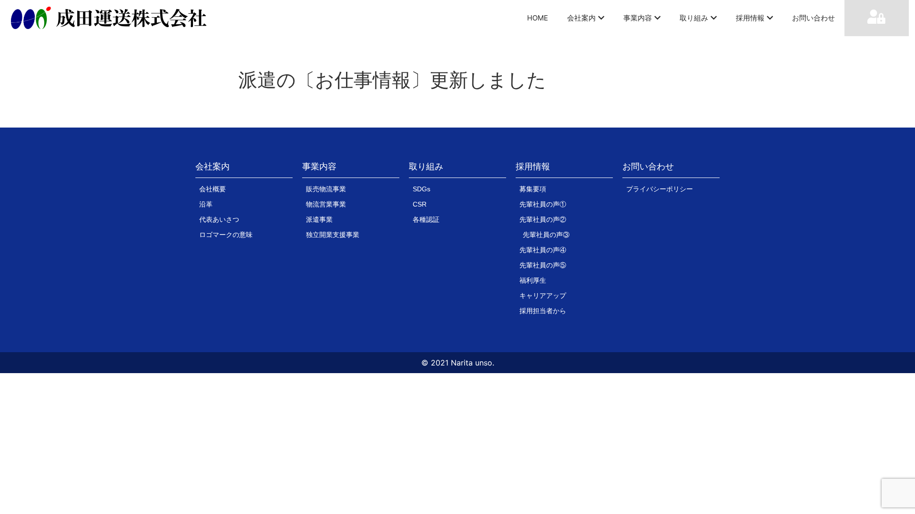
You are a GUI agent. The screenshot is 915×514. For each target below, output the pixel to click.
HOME (537, 17)
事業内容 (637, 17)
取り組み (694, 17)
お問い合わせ (813, 17)
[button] (212, 169)
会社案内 (581, 17)
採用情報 (750, 17)
